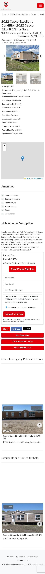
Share (6, 329)
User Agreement (22, 560)
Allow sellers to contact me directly (21, 307)
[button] (22, 58)
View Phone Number (22, 269)
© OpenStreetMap (37, 178)
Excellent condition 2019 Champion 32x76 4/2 (21, 437)
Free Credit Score (22, 348)
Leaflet (28, 178)
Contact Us (20, 557)
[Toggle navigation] (40, 5)
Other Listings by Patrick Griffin (21, 359)
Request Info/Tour (14, 314)
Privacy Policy (19, 321)
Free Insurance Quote (22, 341)
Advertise (11, 557)
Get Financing (22, 335)
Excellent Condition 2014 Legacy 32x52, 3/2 (22, 535)
